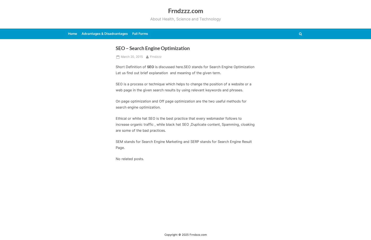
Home (72, 34)
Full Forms (140, 34)
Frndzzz (156, 56)
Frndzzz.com (185, 10)
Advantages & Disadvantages (105, 34)
